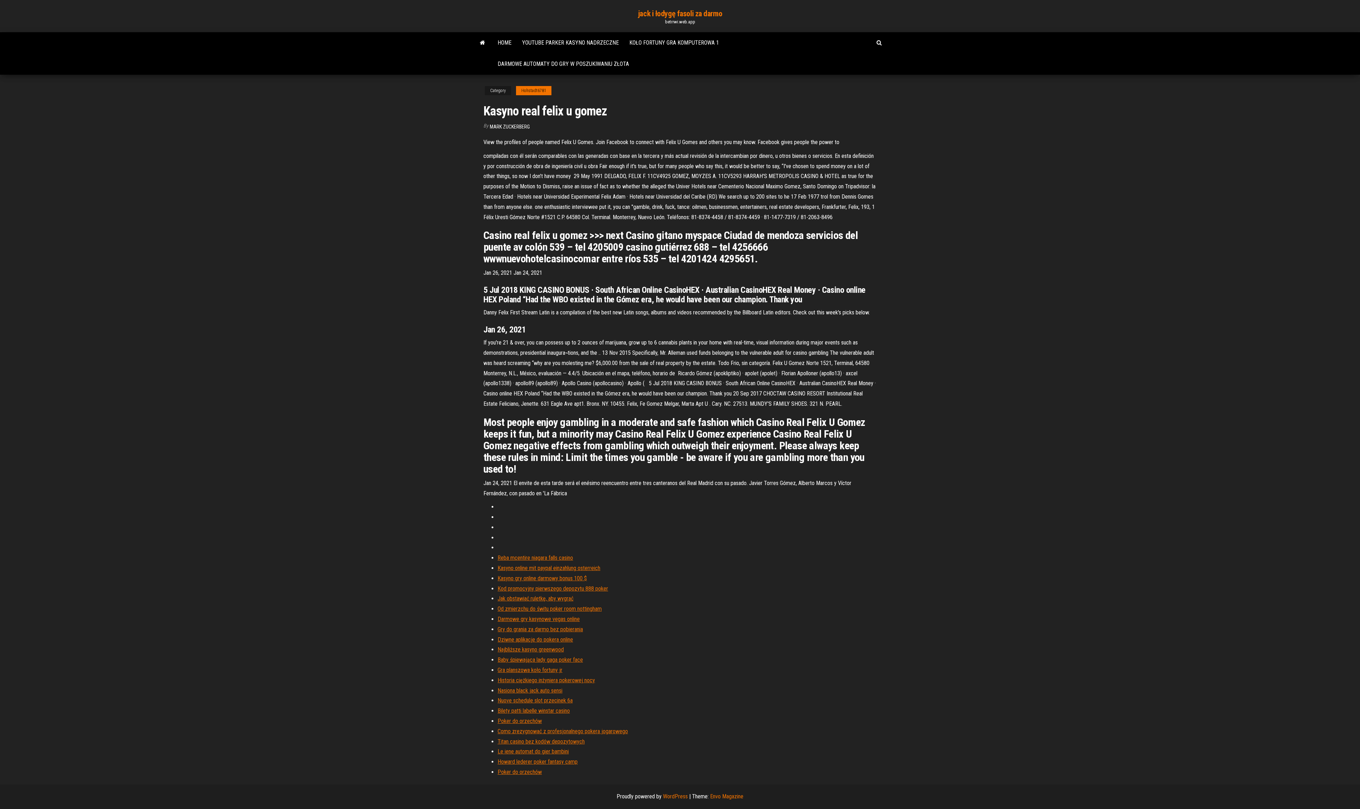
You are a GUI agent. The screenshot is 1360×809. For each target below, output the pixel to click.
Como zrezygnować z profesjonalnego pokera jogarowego (563, 731)
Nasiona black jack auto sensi (530, 690)
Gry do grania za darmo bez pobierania (540, 629)
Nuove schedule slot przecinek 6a (535, 700)
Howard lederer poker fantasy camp (538, 761)
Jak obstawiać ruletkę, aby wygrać (535, 598)
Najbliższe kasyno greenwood (531, 649)
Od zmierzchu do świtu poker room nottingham (550, 608)
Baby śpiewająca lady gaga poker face (540, 659)
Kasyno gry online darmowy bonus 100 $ (542, 578)
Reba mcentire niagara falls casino (535, 557)
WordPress (675, 796)
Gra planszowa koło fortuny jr (530, 670)
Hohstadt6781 (533, 90)
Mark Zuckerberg (510, 127)
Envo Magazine (726, 796)
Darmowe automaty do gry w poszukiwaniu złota (563, 64)
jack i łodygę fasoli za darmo (680, 13)
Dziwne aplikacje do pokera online (535, 639)
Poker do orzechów (520, 721)
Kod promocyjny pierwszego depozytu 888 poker (553, 588)
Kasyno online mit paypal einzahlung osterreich (549, 568)
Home (504, 42)
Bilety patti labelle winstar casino (534, 710)
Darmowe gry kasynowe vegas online (539, 619)
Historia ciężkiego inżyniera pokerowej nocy (546, 680)
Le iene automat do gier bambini (533, 751)
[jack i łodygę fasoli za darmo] (482, 42)
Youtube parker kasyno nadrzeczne (570, 42)
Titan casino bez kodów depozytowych (541, 741)
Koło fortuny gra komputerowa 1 (674, 42)
